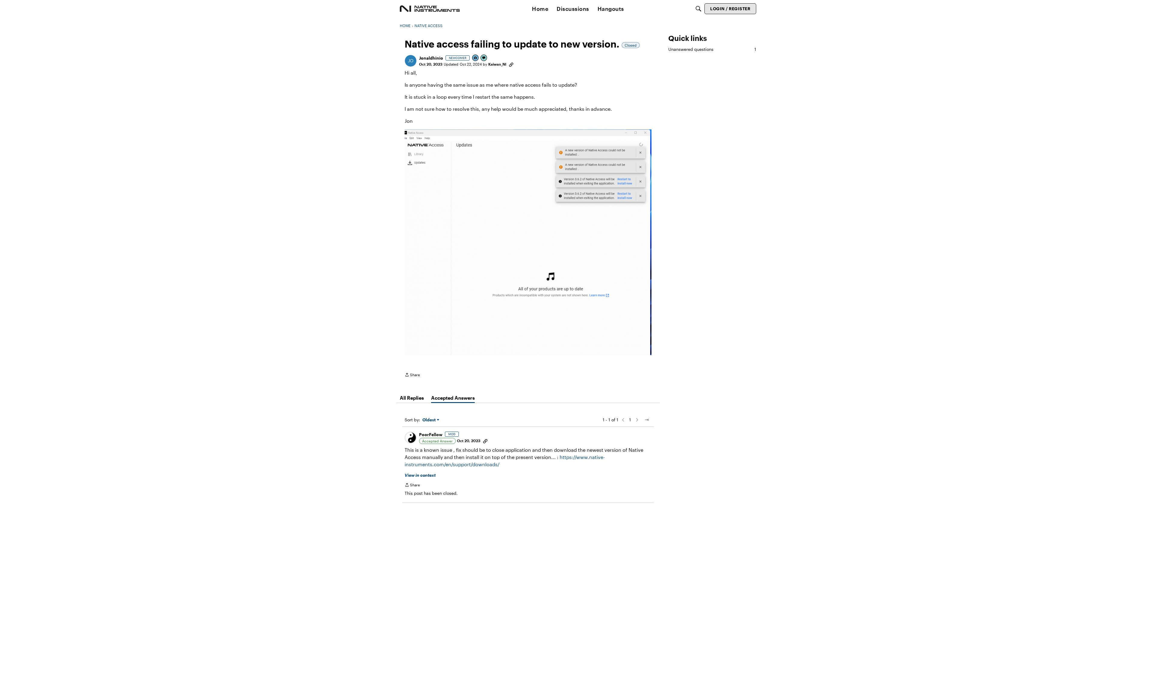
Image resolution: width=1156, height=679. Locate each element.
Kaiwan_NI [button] (497, 64)
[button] (411, 61)
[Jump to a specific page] (646, 420)
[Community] (430, 8)
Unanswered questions (712, 49)
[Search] (698, 8)
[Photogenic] (475, 58)
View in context (420, 475)
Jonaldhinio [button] (431, 57)
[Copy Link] (511, 64)
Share (412, 375)
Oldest (429, 420)
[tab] (411, 398)
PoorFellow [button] (431, 434)
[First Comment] (484, 58)
